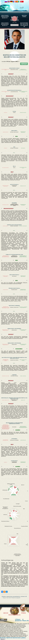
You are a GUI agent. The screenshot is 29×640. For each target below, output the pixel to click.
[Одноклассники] (4, 592)
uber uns (5, 613)
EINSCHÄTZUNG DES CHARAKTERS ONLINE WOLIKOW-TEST (5, 16)
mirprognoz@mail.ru (14, 615)
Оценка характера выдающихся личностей (14, 596)
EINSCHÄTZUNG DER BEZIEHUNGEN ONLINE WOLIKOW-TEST (5, 24)
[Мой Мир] (7, 592)
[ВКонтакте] (2, 592)
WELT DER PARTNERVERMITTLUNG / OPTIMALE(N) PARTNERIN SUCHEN (24, 24)
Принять (3, 639)
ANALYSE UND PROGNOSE (24, 16)
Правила (23, 613)
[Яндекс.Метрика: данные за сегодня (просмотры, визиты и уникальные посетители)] (25, 620)
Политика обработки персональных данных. (13, 637)
